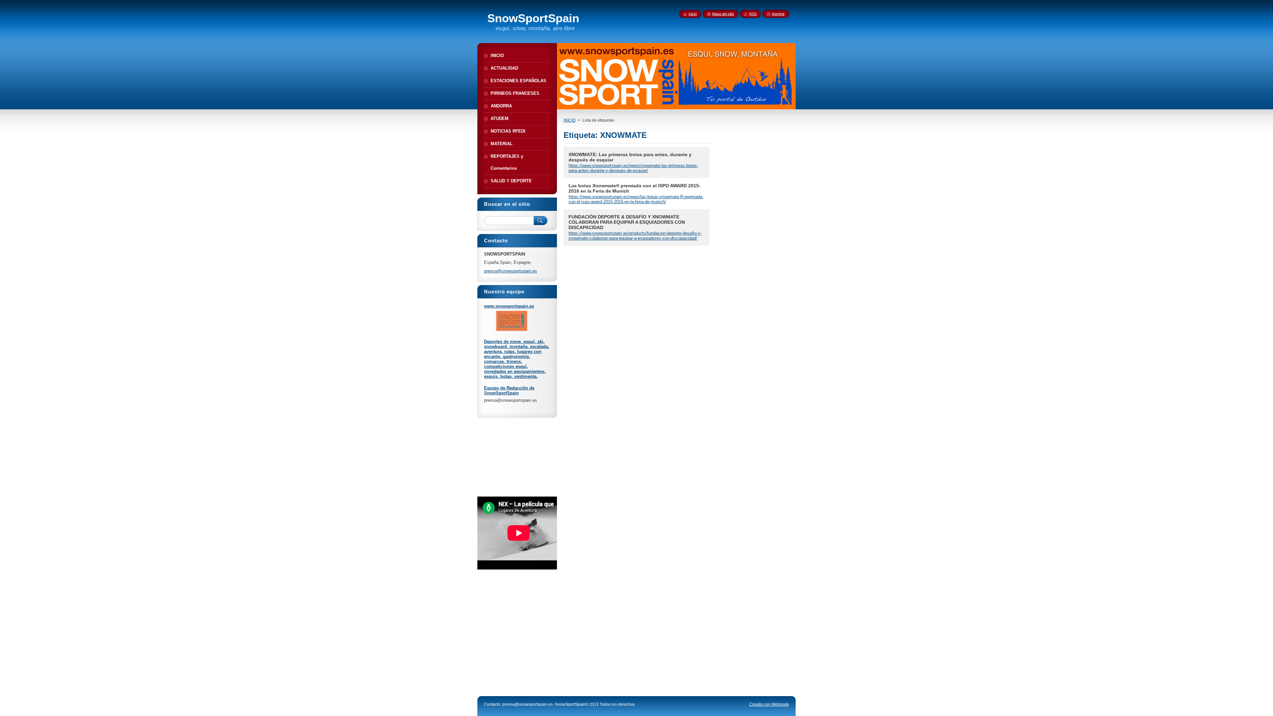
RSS (753, 14)
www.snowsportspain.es (509, 306)
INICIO (570, 120)
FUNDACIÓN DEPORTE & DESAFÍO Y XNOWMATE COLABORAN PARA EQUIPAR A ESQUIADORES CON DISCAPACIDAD (627, 222)
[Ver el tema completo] (512, 330)
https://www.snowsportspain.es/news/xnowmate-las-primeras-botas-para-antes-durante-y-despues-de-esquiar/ (633, 168)
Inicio (693, 14)
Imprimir (778, 14)
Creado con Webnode (769, 704)
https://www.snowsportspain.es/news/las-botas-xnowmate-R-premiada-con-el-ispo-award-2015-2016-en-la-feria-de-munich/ (636, 199)
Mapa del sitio (723, 14)
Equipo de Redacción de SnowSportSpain (509, 390)
